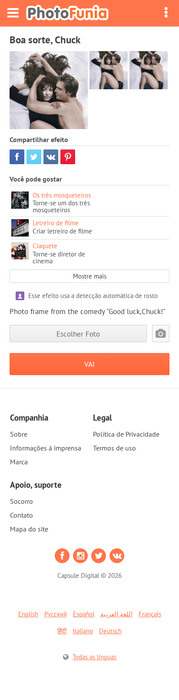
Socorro (21, 501)
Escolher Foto (78, 334)
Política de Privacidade (126, 434)
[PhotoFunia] (67, 13)
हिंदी (61, 631)
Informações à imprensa (45, 448)
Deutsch (110, 631)
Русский (55, 614)
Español (83, 614)
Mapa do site (29, 529)
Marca (19, 461)
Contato (21, 515)
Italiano (83, 631)
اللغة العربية (116, 614)
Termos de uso (114, 448)
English (28, 614)
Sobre (18, 434)
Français (150, 614)
